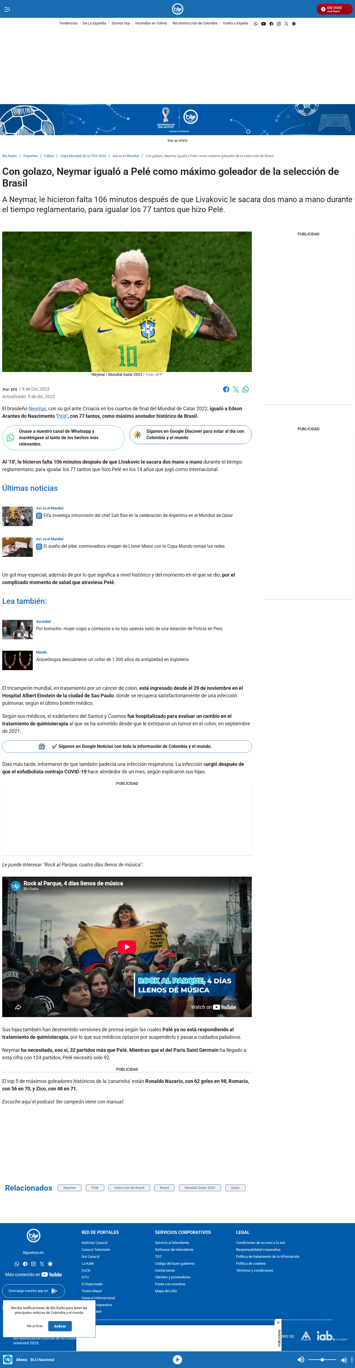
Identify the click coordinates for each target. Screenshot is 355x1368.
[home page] (177, 9)
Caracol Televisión (96, 1250)
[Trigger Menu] (7, 9)
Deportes (30, 156)
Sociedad (43, 621)
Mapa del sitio (166, 1291)
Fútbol (49, 156)
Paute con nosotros (170, 1284)
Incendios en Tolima (151, 23)
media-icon (177, 1359)
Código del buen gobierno (174, 1264)
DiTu (85, 1277)
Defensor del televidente (174, 1250)
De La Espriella (94, 23)
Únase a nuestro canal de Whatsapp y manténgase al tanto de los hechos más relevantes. (58, 437)
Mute (301, 1359)
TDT (158, 1257)
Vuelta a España (235, 23)
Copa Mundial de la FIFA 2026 (83, 156)
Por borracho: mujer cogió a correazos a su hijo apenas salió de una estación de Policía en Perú (129, 628)
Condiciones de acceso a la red (260, 1243)
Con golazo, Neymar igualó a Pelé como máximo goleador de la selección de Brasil (209, 156)
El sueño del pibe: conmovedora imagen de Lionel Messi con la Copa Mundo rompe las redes (134, 546)
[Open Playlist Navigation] (352, 1359)
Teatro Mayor (92, 1291)
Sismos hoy (120, 23)
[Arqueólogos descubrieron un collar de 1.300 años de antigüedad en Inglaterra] (17, 660)
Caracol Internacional (98, 1298)
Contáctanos (165, 1271)
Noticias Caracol (94, 1243)
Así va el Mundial (126, 156)
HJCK (86, 1271)
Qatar (235, 1188)
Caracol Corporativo (97, 1305)
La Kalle (88, 1264)
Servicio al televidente (172, 1243)
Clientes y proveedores (173, 1277)
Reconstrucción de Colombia (195, 23)
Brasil (164, 1188)
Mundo (41, 652)
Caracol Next (92, 1312)
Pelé (62, 416)
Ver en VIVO (177, 141)
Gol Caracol (91, 1257)
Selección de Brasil (129, 1188)
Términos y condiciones (254, 1271)
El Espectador (92, 1284)
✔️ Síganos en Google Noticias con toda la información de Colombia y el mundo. (132, 746)
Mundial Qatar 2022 (200, 1188)
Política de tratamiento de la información (267, 1257)
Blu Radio (9, 156)
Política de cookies (251, 1264)
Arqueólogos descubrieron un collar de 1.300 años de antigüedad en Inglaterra (112, 659)
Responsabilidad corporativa (258, 1250)
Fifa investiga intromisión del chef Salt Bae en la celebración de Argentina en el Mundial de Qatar (138, 515)
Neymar (37, 408)
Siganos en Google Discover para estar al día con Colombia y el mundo (195, 434)
